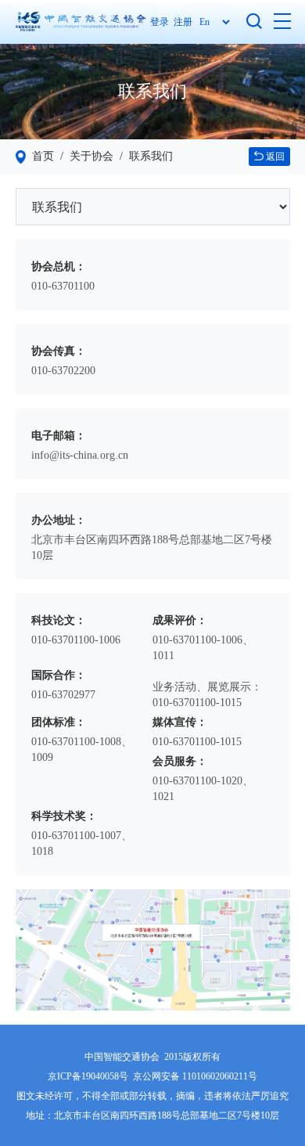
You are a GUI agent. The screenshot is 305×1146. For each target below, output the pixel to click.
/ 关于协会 (83, 156)
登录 (162, 21)
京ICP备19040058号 (88, 1076)
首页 (43, 156)
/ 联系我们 (143, 156)
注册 (183, 21)
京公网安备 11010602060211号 (195, 1076)
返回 (274, 156)
